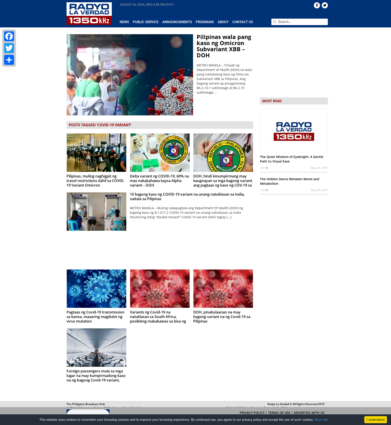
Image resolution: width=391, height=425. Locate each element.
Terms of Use (279, 412)
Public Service (145, 22)
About (223, 22)
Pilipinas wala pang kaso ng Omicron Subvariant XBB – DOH (224, 46)
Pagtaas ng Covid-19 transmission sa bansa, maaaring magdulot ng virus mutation (95, 317)
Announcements (177, 22)
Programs (205, 22)
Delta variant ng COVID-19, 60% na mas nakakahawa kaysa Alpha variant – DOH (159, 181)
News (124, 22)
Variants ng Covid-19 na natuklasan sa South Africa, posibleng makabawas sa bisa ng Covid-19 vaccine (158, 319)
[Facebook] (9, 36)
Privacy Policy (252, 412)
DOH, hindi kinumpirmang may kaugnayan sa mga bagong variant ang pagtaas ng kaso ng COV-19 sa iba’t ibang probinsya (222, 183)
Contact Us (242, 22)
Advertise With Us (309, 412)
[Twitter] (9, 48)
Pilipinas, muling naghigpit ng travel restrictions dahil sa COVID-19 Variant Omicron (95, 181)
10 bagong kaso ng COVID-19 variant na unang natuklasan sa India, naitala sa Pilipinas (187, 196)
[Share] (9, 60)
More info (321, 419)
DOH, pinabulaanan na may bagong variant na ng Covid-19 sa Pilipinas (221, 317)
